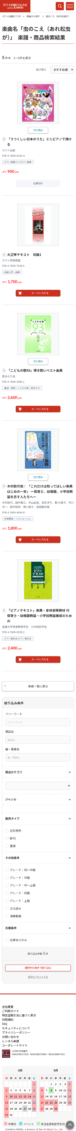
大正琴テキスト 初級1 (24, 254)
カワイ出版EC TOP (11, 16)
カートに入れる (39, 293)
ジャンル (10, 799)
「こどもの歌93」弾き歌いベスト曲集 (35, 370)
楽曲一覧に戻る (38, 686)
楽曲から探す (33, 16)
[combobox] (38, 722)
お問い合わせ (10, 1037)
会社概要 (7, 1007)
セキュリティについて (16, 1028)
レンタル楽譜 (10, 1041)
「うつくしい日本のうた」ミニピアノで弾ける (39, 142)
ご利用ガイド (10, 1011)
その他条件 (12, 858)
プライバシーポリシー (16, 1032)
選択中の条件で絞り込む (38, 968)
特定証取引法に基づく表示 (19, 1015)
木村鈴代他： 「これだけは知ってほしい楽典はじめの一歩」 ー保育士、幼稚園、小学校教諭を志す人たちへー (40, 491)
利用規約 (7, 1019)
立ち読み (38, 130)
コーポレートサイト (15, 1045)
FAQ (4, 1024)
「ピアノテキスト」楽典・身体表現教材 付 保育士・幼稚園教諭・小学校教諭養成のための (40, 615)
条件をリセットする (38, 976)
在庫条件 (11, 928)
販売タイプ (12, 818)
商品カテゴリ (13, 772)
